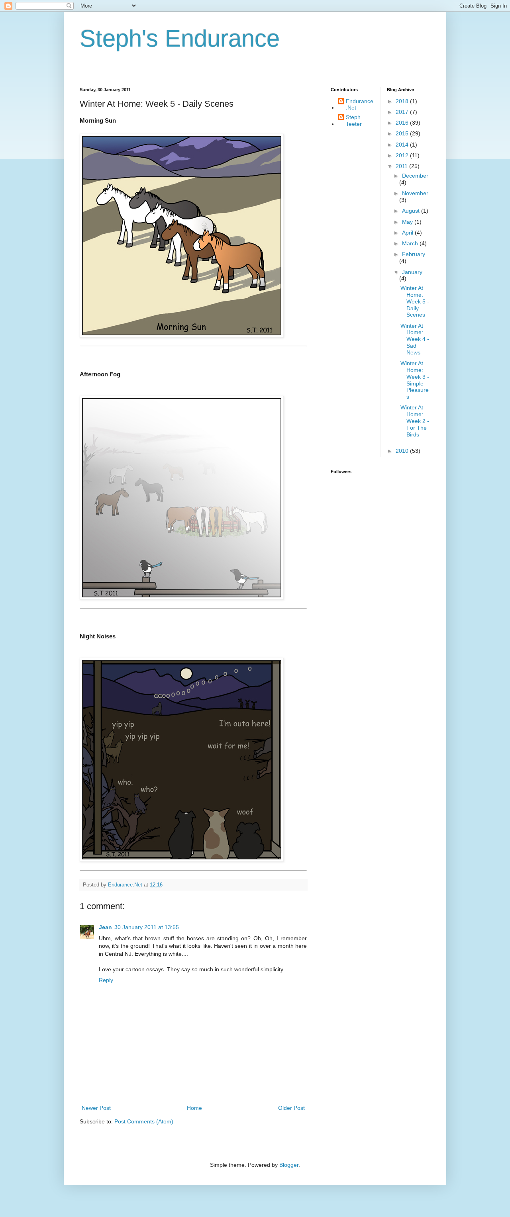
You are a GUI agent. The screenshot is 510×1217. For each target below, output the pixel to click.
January (412, 272)
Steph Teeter (354, 120)
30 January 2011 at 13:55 (146, 927)
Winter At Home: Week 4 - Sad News (414, 339)
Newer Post (96, 1108)
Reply (106, 980)
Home (194, 1108)
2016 (403, 122)
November (415, 193)
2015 (403, 133)
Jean (105, 927)
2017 (403, 112)
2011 (402, 166)
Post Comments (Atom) (143, 1121)
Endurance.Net (359, 104)
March (411, 243)
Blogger (288, 1165)
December (415, 175)
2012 (403, 155)
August (411, 210)
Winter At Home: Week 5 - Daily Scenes (414, 301)
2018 (403, 101)
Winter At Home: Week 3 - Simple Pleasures (414, 380)
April (408, 232)
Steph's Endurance (180, 38)
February (413, 254)
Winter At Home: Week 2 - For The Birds (414, 420)
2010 (403, 451)
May (408, 222)
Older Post (291, 1108)
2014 (403, 144)
